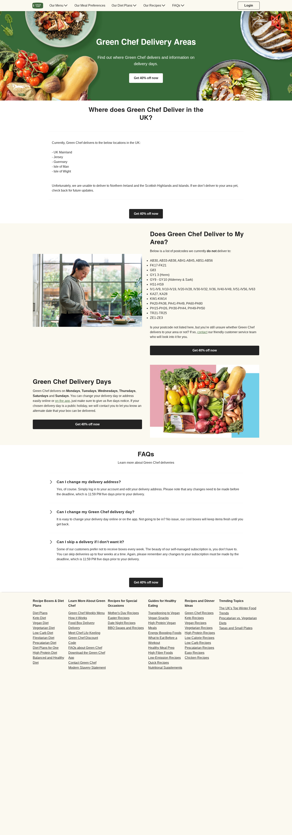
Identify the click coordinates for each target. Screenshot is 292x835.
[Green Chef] (37, 6)
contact (202, 332)
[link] (146, 214)
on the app (62, 401)
